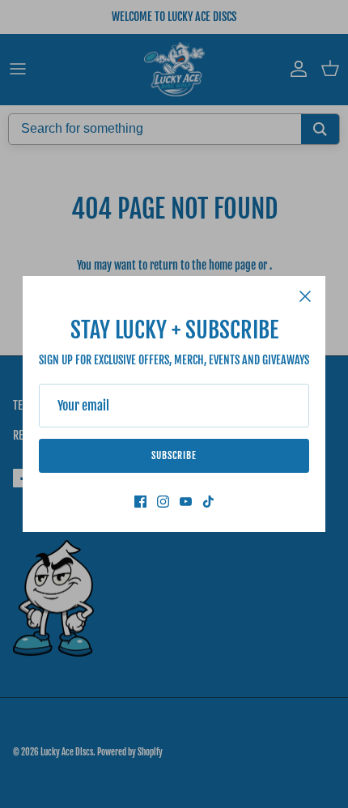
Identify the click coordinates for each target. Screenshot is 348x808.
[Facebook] (140, 501)
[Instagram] (163, 501)
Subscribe (174, 455)
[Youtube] (186, 501)
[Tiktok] (208, 501)
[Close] (305, 296)
